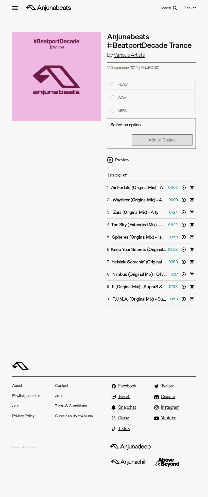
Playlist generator (26, 395)
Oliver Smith (167, 274)
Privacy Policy (23, 415)
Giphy (123, 418)
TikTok (124, 428)
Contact (61, 385)
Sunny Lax (167, 299)
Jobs (59, 395)
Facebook (127, 386)
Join (15, 405)
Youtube (168, 418)
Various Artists (129, 55)
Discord (168, 396)
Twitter (167, 386)
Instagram (170, 407)
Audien (165, 200)
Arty (154, 212)
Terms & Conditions (71, 405)
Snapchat (127, 407)
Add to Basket (162, 139)
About (17, 385)
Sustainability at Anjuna (74, 415)
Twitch (124, 396)
